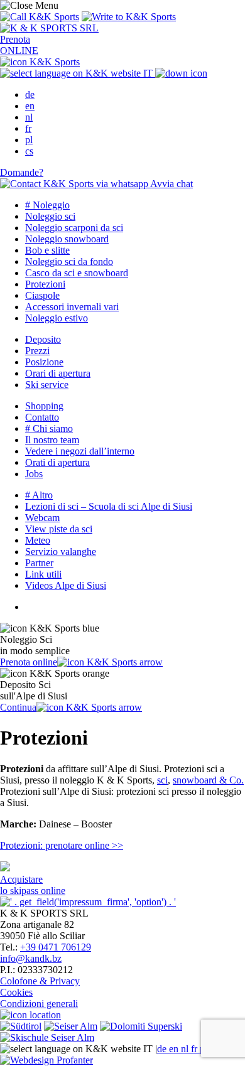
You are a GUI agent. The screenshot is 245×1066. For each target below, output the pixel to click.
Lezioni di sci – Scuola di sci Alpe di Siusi (108, 506)
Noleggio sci (50, 216)
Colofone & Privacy (40, 981)
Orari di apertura (57, 373)
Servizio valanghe (60, 551)
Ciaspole (42, 295)
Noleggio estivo (56, 318)
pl (29, 139)
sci (162, 780)
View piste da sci (58, 529)
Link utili (43, 574)
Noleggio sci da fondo (69, 261)
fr (28, 128)
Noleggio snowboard (67, 239)
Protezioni (45, 284)
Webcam (42, 517)
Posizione (44, 362)
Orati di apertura (57, 462)
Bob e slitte (47, 250)
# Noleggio (47, 205)
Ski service (46, 384)
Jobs (34, 473)
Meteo (37, 540)
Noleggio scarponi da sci (74, 227)
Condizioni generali (39, 1003)
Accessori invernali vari (72, 306)
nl (29, 117)
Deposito (43, 339)
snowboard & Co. (208, 780)
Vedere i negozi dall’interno (79, 451)
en (30, 105)
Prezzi (37, 350)
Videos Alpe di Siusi (65, 585)
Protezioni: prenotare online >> (61, 845)
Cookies (16, 992)
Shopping (44, 406)
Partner (39, 562)
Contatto (42, 417)
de (30, 94)
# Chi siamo (49, 428)
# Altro (39, 495)
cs (29, 151)
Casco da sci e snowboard (76, 272)
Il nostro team (52, 439)
